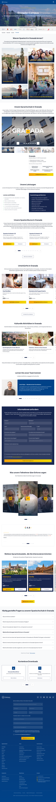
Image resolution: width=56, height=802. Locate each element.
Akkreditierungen (22, 779)
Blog (20, 786)
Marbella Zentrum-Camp (41, 753)
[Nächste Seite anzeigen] (38, 143)
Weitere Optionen (5, 781)
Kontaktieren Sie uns (22, 781)
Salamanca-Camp (40, 758)
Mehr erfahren (13, 678)
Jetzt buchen (8, 243)
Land (5, 426)
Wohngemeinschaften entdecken (41, 302)
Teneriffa (3, 763)
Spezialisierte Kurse (22, 761)
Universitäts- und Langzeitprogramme (25, 756)
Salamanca (3, 760)
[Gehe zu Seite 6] (33, 143)
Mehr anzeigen (32, 653)
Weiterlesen (39, 678)
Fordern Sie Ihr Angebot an (28, 460)
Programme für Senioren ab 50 (24, 757)
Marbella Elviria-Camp (40, 755)
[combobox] (11, 429)
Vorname (6, 420)
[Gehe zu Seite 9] (37, 250)
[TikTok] (53, 697)
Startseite (3, 32)
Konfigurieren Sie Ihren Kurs (41, 174)
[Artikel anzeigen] (8, 150)
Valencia (3, 765)
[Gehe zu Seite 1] (26, 22)
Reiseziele (8, 32)
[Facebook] (38, 697)
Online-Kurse (21, 754)
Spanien (12, 32)
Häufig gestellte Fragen (23, 784)
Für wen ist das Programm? (34, 438)
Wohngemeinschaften (5, 779)
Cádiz (3, 753)
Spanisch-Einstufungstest (23, 787)
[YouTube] (44, 697)
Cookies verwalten (39, 792)
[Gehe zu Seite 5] (31, 143)
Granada (3, 755)
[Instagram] (47, 697)
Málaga (3, 756)
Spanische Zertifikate (22, 759)
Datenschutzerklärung (16, 456)
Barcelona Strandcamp (40, 748)
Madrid (3, 748)
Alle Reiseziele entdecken (28, 601)
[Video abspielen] (28, 131)
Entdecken (20, 243)
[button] (28, 616)
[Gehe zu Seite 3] (30, 22)
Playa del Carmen (4, 768)
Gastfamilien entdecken (14, 302)
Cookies (23, 792)
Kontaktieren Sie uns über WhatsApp (44, 777)
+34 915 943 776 (40, 776)
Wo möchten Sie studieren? (10, 432)
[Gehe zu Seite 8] (35, 250)
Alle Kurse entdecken (28, 256)
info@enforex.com (41, 779)
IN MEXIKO (3, 766)
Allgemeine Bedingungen (31, 792)
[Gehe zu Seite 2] (28, 22)
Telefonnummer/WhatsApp (26, 426)
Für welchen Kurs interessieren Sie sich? (37, 432)
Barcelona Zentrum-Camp (41, 750)
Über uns (20, 776)
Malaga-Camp (39, 756)
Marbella (3, 758)
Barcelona (3, 750)
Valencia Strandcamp (40, 760)
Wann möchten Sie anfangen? (10, 438)
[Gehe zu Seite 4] (29, 143)
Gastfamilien (4, 776)
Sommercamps (21, 748)
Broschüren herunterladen (28, 738)
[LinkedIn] (50, 697)
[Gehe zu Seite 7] (35, 143)
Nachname (31, 420)
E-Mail (38, 426)
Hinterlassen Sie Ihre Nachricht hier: (11, 444)
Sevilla (3, 761)
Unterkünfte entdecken (28, 314)
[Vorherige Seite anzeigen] (18, 143)
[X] (41, 697)
